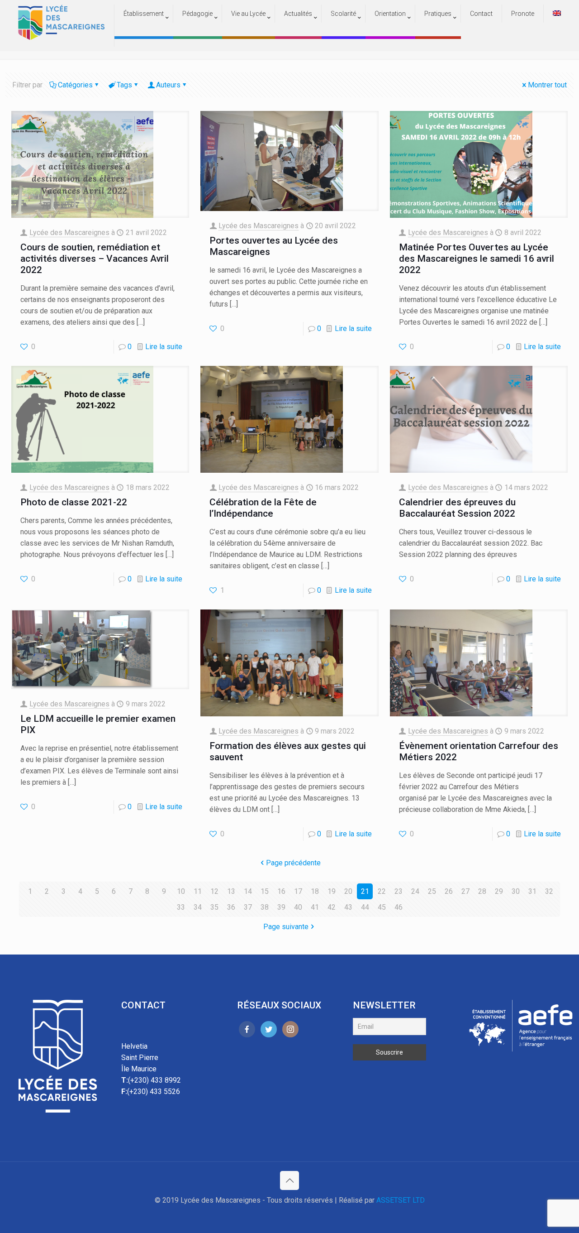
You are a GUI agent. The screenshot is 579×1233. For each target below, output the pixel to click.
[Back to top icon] (289, 1180)
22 (382, 891)
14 (248, 891)
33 (181, 907)
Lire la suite (163, 346)
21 (365, 891)
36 (231, 907)
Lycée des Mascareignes (69, 232)
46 (398, 907)
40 (298, 907)
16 (281, 891)
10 (181, 891)
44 (365, 907)
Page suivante (285, 926)
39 (281, 907)
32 (549, 891)
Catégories (75, 85)
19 (331, 891)
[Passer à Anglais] (557, 13)
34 (198, 907)
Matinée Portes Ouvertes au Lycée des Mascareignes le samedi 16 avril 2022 (476, 258)
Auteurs (168, 85)
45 (382, 907)
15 (265, 891)
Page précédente (293, 863)
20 (348, 891)
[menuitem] (143, 31)
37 (248, 907)
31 (532, 891)
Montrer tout (547, 85)
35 (214, 907)
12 (214, 891)
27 (465, 891)
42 (331, 907)
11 (198, 891)
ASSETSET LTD (400, 1200)
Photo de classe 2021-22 (73, 502)
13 (231, 891)
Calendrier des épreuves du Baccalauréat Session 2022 (457, 508)
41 (315, 907)
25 (432, 891)
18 (315, 891)
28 (482, 891)
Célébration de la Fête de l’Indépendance (263, 508)
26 (449, 891)
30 (516, 891)
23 (398, 891)
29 (499, 891)
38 (265, 907)
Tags (124, 85)
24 (415, 891)
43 (348, 907)
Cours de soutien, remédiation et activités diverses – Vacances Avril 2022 (94, 258)
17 (298, 891)
